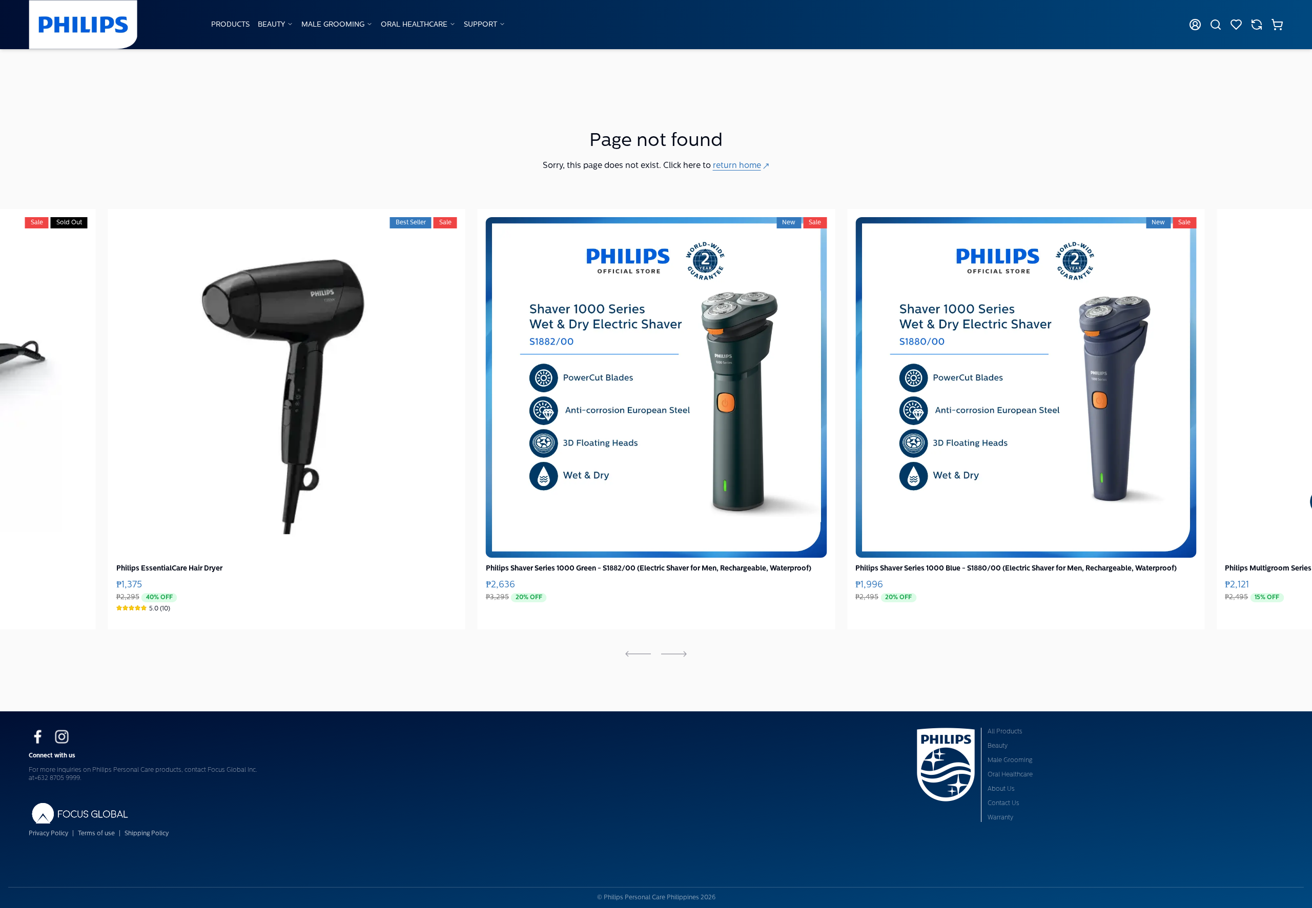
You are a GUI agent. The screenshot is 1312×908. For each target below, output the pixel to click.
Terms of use (96, 834)
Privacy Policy (48, 834)
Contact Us (1003, 803)
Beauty (271, 25)
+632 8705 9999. (57, 778)
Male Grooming (332, 25)
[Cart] (1277, 24)
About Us (1001, 789)
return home (737, 166)
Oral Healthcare (414, 25)
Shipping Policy (147, 834)
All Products (1005, 732)
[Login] (1195, 24)
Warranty (1000, 818)
